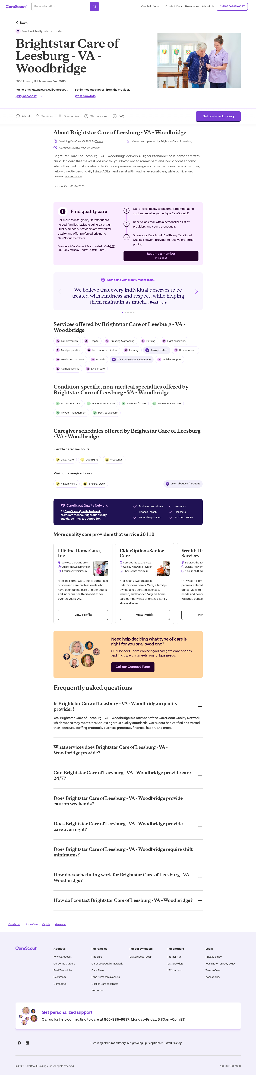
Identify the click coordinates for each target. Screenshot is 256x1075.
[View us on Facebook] (19, 1043)
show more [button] (73, 176)
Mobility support (172, 359)
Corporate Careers (64, 963)
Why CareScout (62, 956)
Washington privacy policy (221, 963)
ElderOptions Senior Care (142, 553)
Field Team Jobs (62, 970)
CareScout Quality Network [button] (83, 511)
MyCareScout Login (140, 956)
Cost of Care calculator (104, 983)
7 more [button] (99, 141)
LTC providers (175, 963)
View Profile (83, 615)
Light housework (176, 341)
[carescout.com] (16, 6)
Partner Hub (174, 956)
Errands (100, 359)
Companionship (70, 368)
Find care (96, 956)
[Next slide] (196, 291)
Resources (97, 990)
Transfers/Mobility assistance (134, 359)
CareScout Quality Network (107, 963)
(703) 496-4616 (85, 96)
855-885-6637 (116, 1019)
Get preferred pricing (218, 116)
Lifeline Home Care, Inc (79, 553)
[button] (38, 31)
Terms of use (213, 970)
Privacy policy (214, 956)
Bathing (150, 341)
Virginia (46, 924)
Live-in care (98, 368)
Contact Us (59, 983)
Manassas (60, 924)
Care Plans (97, 970)
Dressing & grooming (122, 341)
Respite (94, 341)
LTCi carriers (174, 970)
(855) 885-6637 (26, 96)
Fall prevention (69, 341)
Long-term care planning (105, 977)
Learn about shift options (185, 484)
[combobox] (60, 6)
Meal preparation (70, 350)
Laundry (134, 350)
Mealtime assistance (72, 359)
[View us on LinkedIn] (27, 1043)
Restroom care (187, 350)
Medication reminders (104, 350)
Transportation (159, 350)
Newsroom (59, 977)
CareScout (14, 924)
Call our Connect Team (133, 667)
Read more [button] (158, 302)
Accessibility (213, 977)
